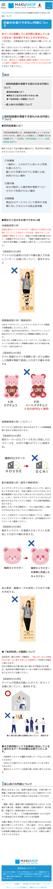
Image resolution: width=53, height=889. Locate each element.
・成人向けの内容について (18, 104)
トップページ (6, 884)
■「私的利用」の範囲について (20, 99)
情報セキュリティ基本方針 (38, 887)
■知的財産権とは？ (15, 92)
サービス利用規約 (20, 887)
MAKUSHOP (7, 12)
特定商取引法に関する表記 (31, 884)
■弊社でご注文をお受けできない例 (22, 95)
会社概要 (16, 884)
